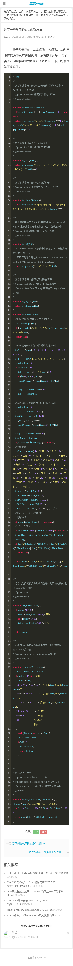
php (36, 831)
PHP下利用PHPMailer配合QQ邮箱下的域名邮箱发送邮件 (37, 873)
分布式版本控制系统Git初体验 (28, 843)
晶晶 (8, 37)
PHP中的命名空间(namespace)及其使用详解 (30, 915)
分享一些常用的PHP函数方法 (23, 29)
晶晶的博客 (36, 3)
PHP (52, 37)
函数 (44, 831)
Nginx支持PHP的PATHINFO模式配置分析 (29, 910)
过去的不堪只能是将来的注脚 (45, 852)
